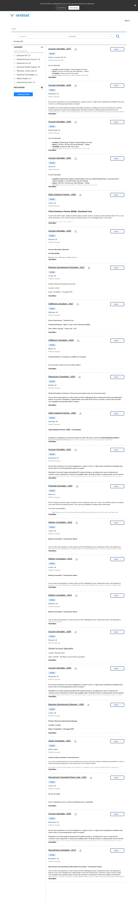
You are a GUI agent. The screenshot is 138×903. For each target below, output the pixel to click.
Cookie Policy (61, 8)
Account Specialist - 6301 (59, 158)
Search (14, 29)
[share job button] (75, 49)
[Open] (110, 36)
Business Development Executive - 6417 (66, 267)
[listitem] (52, 53)
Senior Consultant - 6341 (59, 741)
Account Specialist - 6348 (59, 668)
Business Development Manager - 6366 (66, 704)
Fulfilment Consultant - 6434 (61, 340)
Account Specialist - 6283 (59, 813)
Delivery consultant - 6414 (60, 595)
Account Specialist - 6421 (59, 449)
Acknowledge (74, 8)
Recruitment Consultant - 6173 (62, 850)
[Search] (118, 36)
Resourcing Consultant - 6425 (61, 376)
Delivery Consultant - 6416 (60, 522)
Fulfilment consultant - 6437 (60, 304)
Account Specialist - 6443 (59, 85)
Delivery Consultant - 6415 (60, 559)
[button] (28, 47)
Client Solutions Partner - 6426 (62, 413)
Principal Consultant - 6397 (60, 486)
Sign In (127, 20)
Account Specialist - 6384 (59, 631)
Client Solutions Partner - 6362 (62, 194)
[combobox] (90, 36)
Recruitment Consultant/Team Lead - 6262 (67, 777)
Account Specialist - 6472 (59, 49)
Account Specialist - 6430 (59, 231)
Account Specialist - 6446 (59, 121)
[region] (86, 63)
